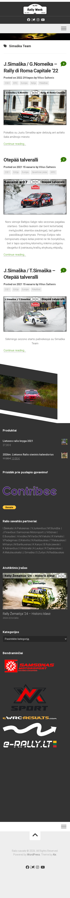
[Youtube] (42, 19)
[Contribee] (33, 19)
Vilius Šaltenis (45, 77)
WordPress (33, 854)
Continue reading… (15, 143)
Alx (54, 854)
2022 (7, 83)
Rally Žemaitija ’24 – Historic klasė (26, 614)
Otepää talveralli (21, 160)
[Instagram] (38, 19)
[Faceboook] (28, 19)
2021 (7, 172)
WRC (53, 172)
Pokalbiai (43, 83)
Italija (33, 83)
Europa (24, 83)
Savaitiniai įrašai (39, 172)
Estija (15, 172)
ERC (15, 83)
